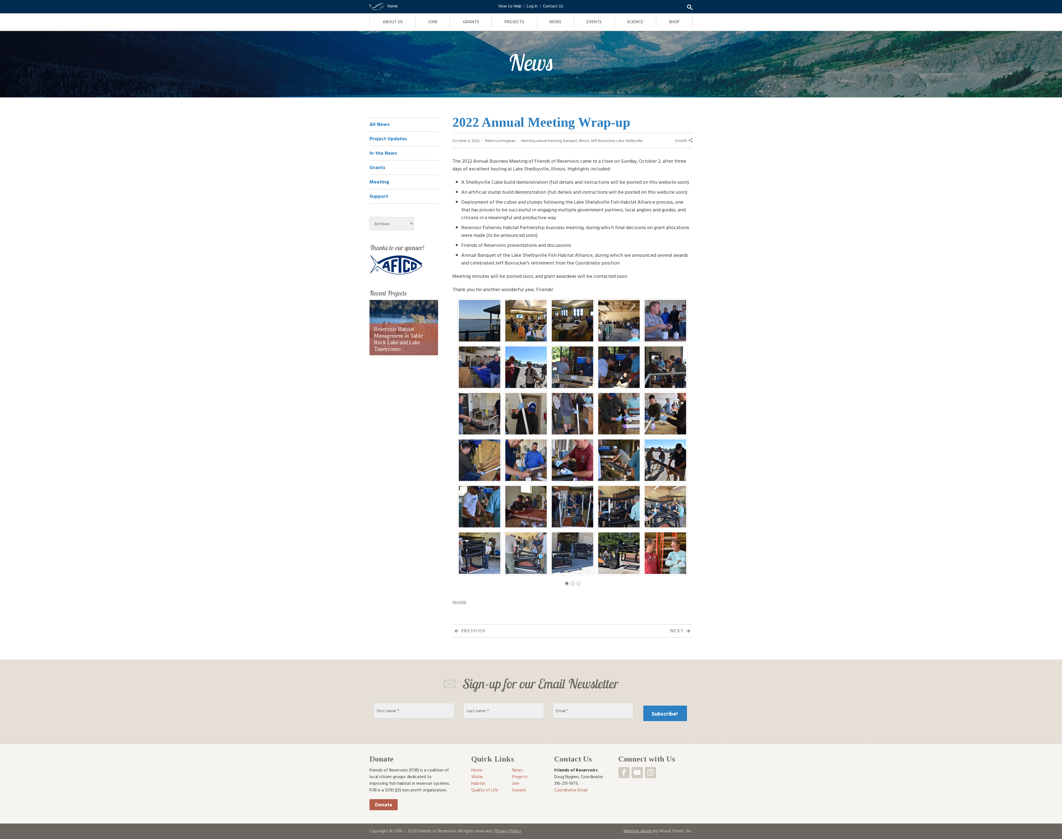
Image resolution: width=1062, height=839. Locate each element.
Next (677, 630)
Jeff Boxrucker (603, 140)
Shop (674, 21)
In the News (383, 153)
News (555, 21)
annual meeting (549, 140)
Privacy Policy (508, 830)
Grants (471, 21)
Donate (383, 804)
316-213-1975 (566, 783)
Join (432, 21)
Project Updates (388, 138)
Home (476, 770)
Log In (532, 6)
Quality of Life (484, 789)
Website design (637, 830)
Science (635, 21)
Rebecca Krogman (500, 140)
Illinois (584, 140)
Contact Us (553, 6)
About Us (392, 21)
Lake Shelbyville (629, 140)
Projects (514, 21)
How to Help (510, 6)
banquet (570, 140)
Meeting (528, 140)
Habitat (478, 783)
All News (379, 124)
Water (477, 776)
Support (378, 196)
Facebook (623, 772)
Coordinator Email (570, 789)
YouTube (637, 772)
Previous (473, 630)
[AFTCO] (396, 264)
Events (594, 21)
